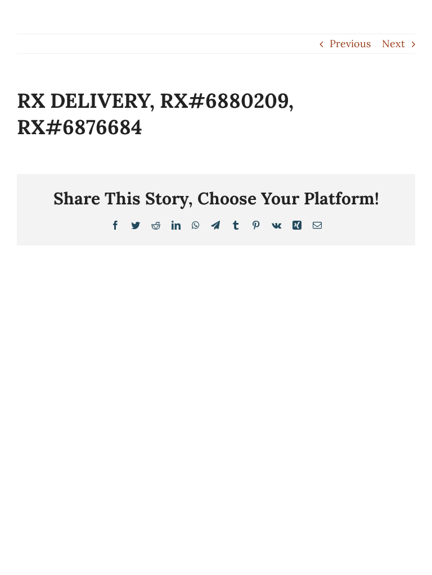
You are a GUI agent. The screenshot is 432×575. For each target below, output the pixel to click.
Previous (350, 43)
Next (393, 43)
